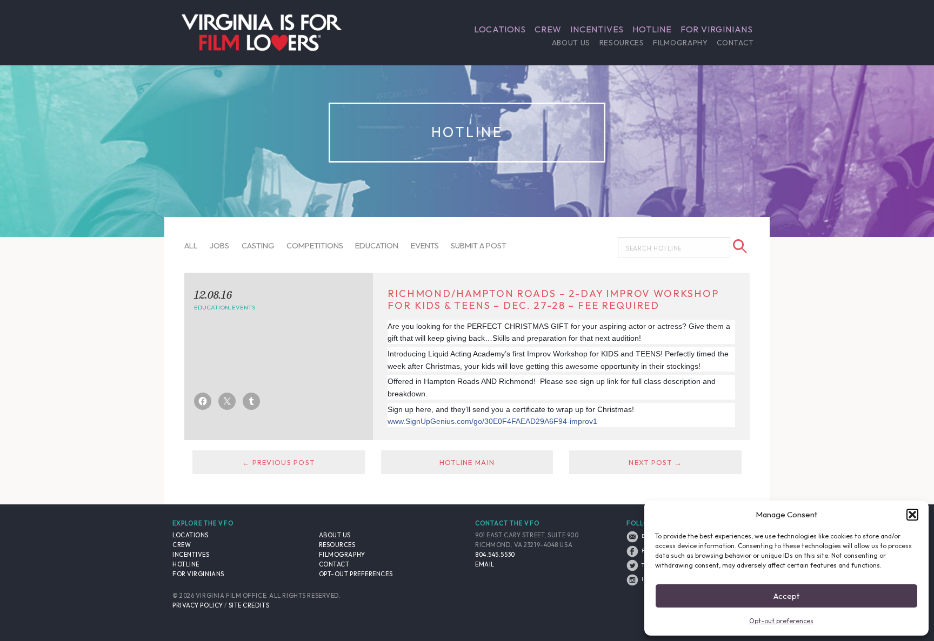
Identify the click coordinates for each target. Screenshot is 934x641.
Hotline (652, 29)
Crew (548, 29)
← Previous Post (278, 462)
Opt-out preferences (781, 621)
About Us (571, 43)
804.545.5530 (495, 554)
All (191, 245)
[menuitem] (500, 29)
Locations (500, 29)
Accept (786, 596)
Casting (258, 245)
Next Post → (655, 462)
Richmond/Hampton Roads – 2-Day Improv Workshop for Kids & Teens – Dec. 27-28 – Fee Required (553, 299)
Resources (621, 43)
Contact (735, 43)
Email (485, 564)
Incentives (597, 29)
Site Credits (249, 605)
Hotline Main (467, 462)
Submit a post (478, 245)
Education (376, 245)
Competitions (314, 245)
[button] (912, 514)
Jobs (219, 245)
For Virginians (717, 29)
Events (425, 245)
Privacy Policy (197, 605)
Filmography (680, 43)
